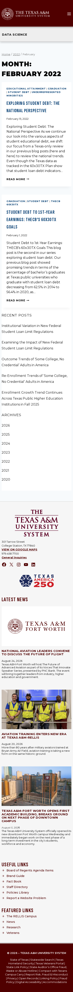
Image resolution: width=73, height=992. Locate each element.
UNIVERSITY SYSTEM (33, 16)
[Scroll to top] (67, 987)
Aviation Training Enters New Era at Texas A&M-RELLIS (34, 735)
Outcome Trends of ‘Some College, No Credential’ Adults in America (33, 362)
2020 (6, 479)
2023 (6, 452)
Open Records (28, 978)
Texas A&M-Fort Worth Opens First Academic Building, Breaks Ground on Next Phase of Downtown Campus (36, 816)
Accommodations (55, 982)
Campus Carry (14, 974)
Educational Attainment (26, 88)
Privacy (12, 978)
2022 (6, 461)
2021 (5, 470)
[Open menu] (69, 13)
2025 (6, 434)
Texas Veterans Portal (50, 963)
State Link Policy (17, 967)
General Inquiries (14, 557)
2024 (6, 443)
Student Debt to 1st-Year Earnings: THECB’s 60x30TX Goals (31, 219)
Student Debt (18, 92)
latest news (15, 599)
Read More (17, 179)
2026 (6, 425)
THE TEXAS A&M (32, 12)
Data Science (14, 34)
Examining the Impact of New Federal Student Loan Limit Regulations (32, 345)
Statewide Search (42, 959)
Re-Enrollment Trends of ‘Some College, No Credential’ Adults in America (34, 379)
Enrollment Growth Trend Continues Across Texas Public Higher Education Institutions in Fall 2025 (32, 398)
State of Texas (19, 959)
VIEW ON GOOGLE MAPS (19, 549)
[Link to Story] (36, 626)
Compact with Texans (53, 970)
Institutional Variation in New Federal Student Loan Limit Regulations (31, 329)
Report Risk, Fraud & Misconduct (47, 974)
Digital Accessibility (28, 982)
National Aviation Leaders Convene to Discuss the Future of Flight (36, 652)
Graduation (57, 88)
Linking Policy (49, 978)
